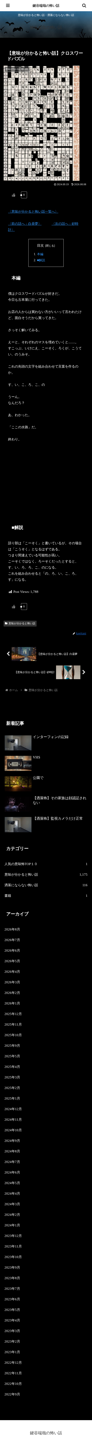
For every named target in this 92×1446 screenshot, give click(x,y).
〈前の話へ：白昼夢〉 (25, 223)
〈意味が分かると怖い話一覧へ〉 (33, 211)
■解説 (41, 260)
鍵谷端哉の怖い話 (46, 5)
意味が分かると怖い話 (21, 623)
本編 (40, 254)
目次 (40, 245)
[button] (83, 879)
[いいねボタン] (13, 195)
